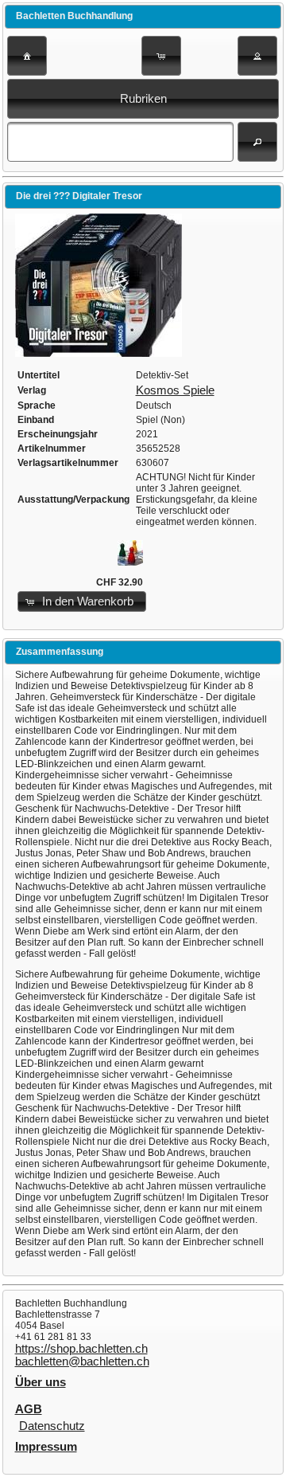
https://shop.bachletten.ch (81, 1348)
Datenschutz (52, 1426)
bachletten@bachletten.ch (82, 1361)
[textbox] (120, 142)
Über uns (40, 1382)
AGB (28, 1409)
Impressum (46, 1446)
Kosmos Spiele (175, 390)
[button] (27, 56)
